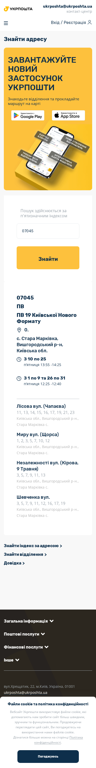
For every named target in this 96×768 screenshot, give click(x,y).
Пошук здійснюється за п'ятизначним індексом (43, 213)
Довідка (12, 563)
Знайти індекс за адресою (31, 545)
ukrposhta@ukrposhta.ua (25, 692)
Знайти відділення (23, 554)
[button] (28, 621)
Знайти (48, 259)
